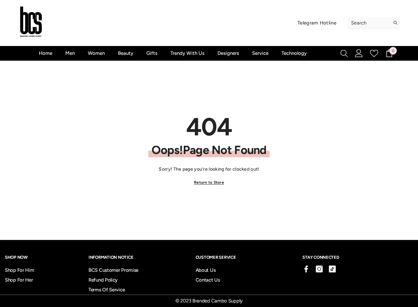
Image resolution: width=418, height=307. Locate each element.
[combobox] (369, 22)
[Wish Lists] (374, 53)
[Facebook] (306, 269)
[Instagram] (319, 269)
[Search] (374, 22)
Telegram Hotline (316, 23)
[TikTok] (332, 269)
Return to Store (209, 182)
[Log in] (358, 53)
